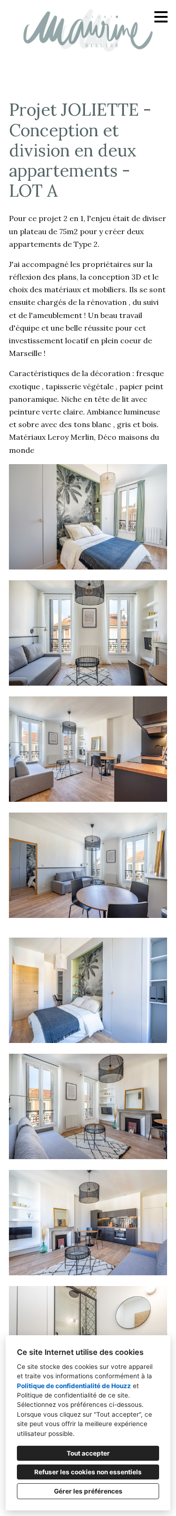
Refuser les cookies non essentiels (88, 1472)
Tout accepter (88, 1453)
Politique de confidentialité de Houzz (74, 1386)
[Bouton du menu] (161, 16)
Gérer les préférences (88, 1491)
